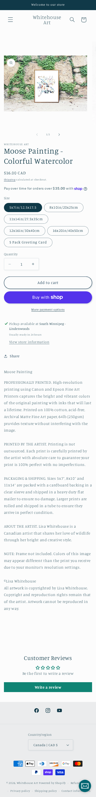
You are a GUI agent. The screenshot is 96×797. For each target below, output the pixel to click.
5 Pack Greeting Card (28, 242)
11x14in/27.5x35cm (26, 219)
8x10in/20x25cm (63, 207)
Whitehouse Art (27, 783)
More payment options (48, 309)
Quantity (10, 254)
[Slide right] (59, 134)
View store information (29, 342)
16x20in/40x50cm (68, 230)
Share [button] (15, 356)
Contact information (76, 791)
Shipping (10, 179)
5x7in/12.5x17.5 (23, 207)
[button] (10, 19)
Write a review (48, 687)
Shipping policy (46, 791)
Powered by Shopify (52, 783)
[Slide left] (37, 134)
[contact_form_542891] (85, 786)
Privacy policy (20, 791)
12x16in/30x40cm (24, 230)
